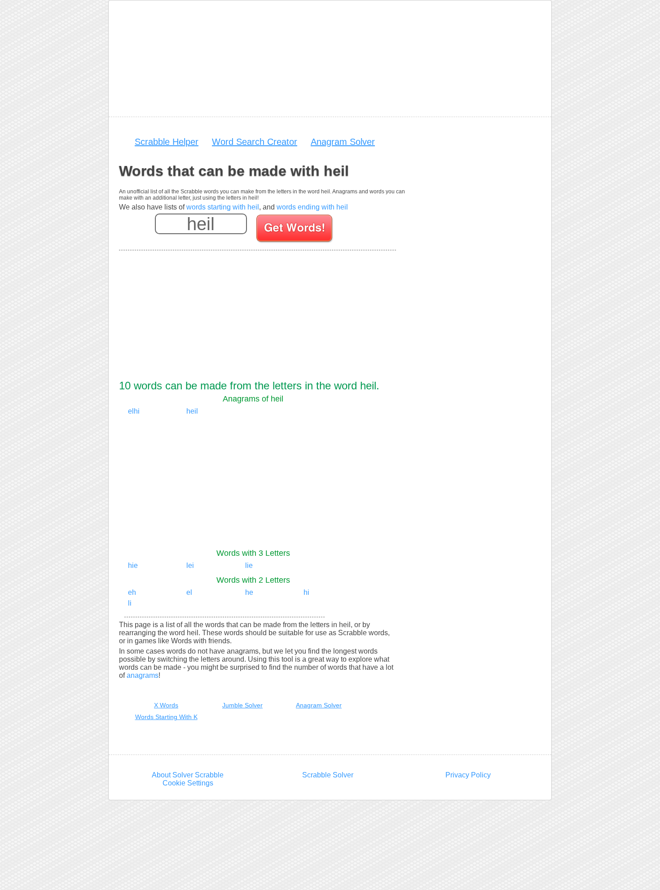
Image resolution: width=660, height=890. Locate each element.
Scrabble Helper (166, 142)
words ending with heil (312, 207)
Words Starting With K (166, 716)
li (130, 603)
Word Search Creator (254, 142)
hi (306, 592)
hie (133, 565)
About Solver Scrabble (188, 775)
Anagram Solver (343, 142)
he (249, 592)
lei (190, 565)
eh (132, 592)
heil (192, 411)
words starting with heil (222, 207)
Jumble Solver (242, 705)
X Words (166, 705)
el (189, 592)
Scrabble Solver (327, 775)
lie (249, 565)
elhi (134, 411)
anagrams (142, 675)
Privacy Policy (468, 775)
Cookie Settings (188, 783)
